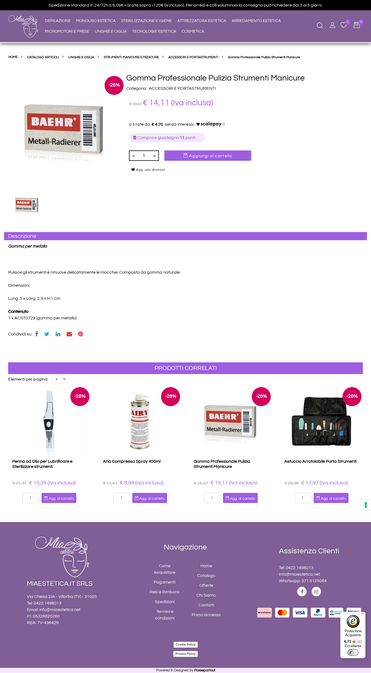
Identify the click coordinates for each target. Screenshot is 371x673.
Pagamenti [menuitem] (164, 582)
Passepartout (204, 670)
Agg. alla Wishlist (150, 170)
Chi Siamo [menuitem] (206, 595)
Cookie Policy (186, 644)
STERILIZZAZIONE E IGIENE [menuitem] (146, 21)
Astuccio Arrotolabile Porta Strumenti (320, 461)
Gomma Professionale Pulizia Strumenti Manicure (222, 464)
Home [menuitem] (206, 566)
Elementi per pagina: (28, 379)
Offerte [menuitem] (206, 585)
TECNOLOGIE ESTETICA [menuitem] (154, 31)
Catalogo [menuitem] (206, 575)
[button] (64, 129)
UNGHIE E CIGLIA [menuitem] (111, 31)
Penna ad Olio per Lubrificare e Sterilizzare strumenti (42, 464)
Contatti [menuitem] (206, 605)
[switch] (353, 652)
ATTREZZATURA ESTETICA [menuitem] (201, 21)
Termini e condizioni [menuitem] (164, 614)
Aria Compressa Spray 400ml (132, 461)
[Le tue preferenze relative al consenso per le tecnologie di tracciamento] (366, 505)
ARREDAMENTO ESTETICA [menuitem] (256, 21)
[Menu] (362, 615)
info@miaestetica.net (59, 609)
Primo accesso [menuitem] (206, 615)
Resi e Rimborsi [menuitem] (165, 592)
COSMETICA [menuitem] (193, 31)
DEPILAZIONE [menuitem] (58, 21)
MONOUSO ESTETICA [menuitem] (96, 21)
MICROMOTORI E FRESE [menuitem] (67, 31)
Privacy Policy (185, 654)
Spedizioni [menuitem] (165, 602)
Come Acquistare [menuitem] (164, 569)
